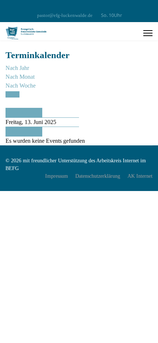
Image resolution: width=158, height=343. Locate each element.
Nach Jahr (17, 68)
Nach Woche (21, 85)
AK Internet (140, 176)
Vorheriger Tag (23, 112)
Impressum (56, 176)
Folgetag (16, 131)
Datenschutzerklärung (97, 176)
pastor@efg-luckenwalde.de (65, 15)
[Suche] (8, 103)
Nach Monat (20, 77)
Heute (12, 94)
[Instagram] (79, 7)
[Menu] (147, 33)
